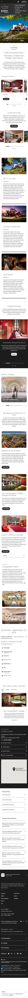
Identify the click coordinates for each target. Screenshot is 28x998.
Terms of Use (17, 965)
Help (2, 971)
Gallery (22, 40)
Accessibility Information (8, 804)
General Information (7, 799)
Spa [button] (5, 667)
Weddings (16, 898)
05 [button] (15, 148)
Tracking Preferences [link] (5, 965)
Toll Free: (7, 913)
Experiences (16, 893)
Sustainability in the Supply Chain (7, 970)
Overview (3, 893)
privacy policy (19, 993)
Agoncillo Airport (7, 742)
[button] (18, 2)
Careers (11, 965)
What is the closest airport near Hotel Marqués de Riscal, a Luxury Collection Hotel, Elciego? (13, 854)
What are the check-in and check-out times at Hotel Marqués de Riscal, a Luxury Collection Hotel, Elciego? (13, 825)
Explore (14, 354)
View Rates (6, 99)
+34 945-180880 (7, 740)
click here (11, 995)
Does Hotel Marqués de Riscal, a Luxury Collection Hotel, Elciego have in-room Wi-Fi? (13, 847)
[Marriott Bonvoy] (23, 2)
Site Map (17, 970)
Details (5, 555)
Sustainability (6, 647)
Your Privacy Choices (7, 968)
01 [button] (13, 148)
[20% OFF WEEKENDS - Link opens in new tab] (14, 389)
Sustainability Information (8, 809)
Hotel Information (6, 794)
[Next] (24, 104)
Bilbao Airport (6, 751)
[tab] (6, 636)
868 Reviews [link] (6, 12)
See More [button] (21, 68)
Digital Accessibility (16, 968)
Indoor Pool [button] (6, 655)
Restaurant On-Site (8, 651)
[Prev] (3, 104)
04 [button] (15, 365)
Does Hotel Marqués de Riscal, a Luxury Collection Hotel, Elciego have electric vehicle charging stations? (13, 862)
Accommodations (4, 898)
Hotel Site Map (23, 970)
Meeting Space (7, 663)
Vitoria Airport (6, 747)
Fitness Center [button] (7, 671)
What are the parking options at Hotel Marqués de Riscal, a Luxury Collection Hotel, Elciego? (13, 839)
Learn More (14, 126)
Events (15, 895)
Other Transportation (8, 755)
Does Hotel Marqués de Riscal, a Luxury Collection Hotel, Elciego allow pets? (12, 832)
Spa (2, 903)
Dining (2, 900)
